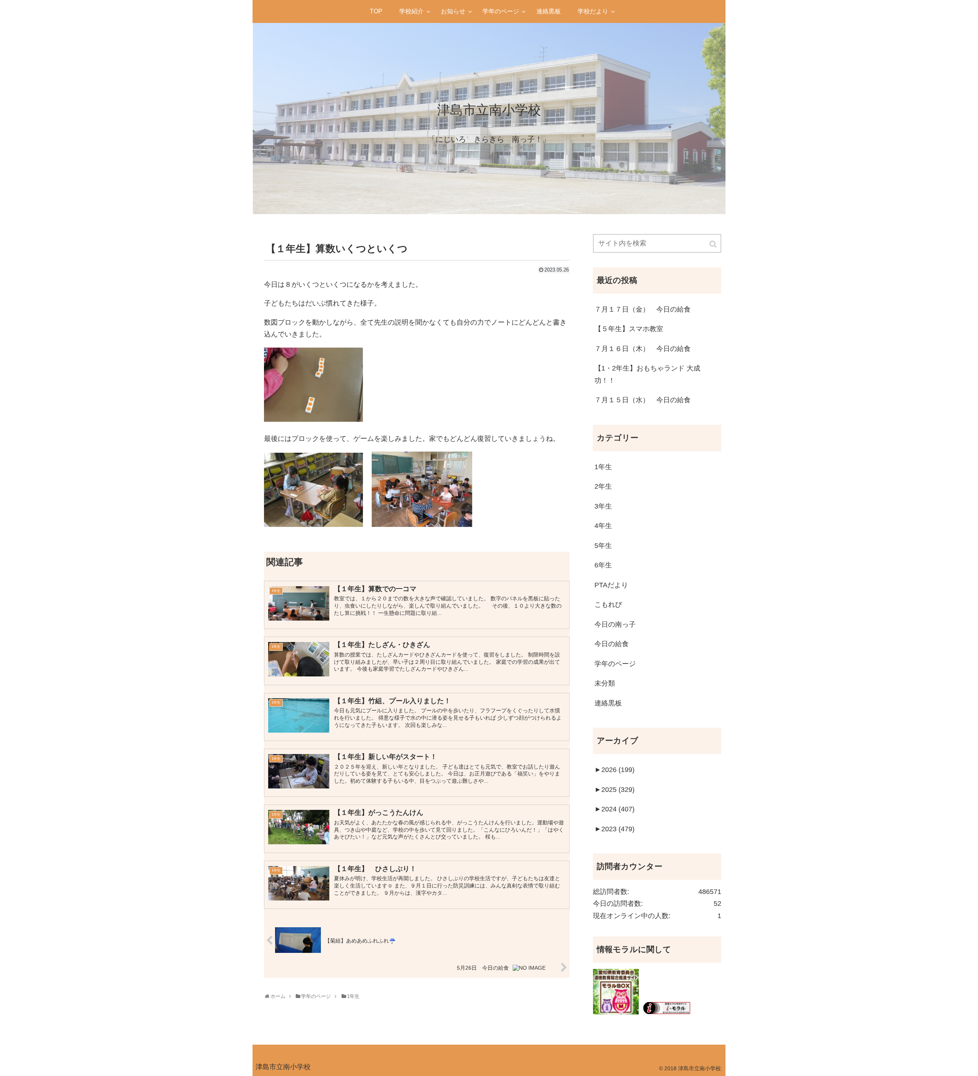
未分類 (604, 683)
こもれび (608, 604)
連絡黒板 (608, 703)
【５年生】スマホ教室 (628, 329)
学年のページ (615, 664)
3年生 (603, 506)
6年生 (603, 565)
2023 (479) (614, 829)
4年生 (603, 526)
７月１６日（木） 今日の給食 (642, 349)
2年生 (603, 486)
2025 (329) (614, 789)
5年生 (603, 545)
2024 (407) (614, 809)
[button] (713, 244)
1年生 (603, 467)
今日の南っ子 (615, 624)
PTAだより (611, 585)
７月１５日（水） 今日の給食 (642, 400)
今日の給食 (611, 644)
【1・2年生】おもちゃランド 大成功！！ (647, 374)
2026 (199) (614, 770)
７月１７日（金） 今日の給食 (642, 309)
